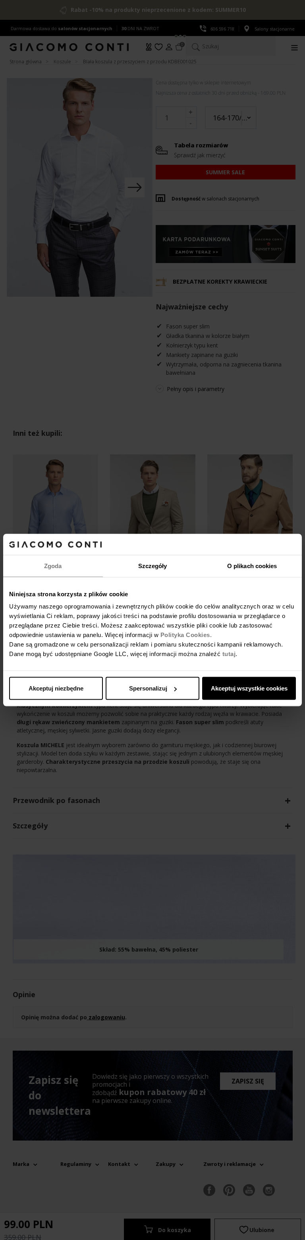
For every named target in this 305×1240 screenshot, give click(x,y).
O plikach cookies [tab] (252, 565)
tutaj (229, 654)
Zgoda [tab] (53, 565)
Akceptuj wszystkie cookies (249, 688)
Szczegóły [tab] (152, 565)
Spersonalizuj (148, 688)
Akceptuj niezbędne (56, 688)
